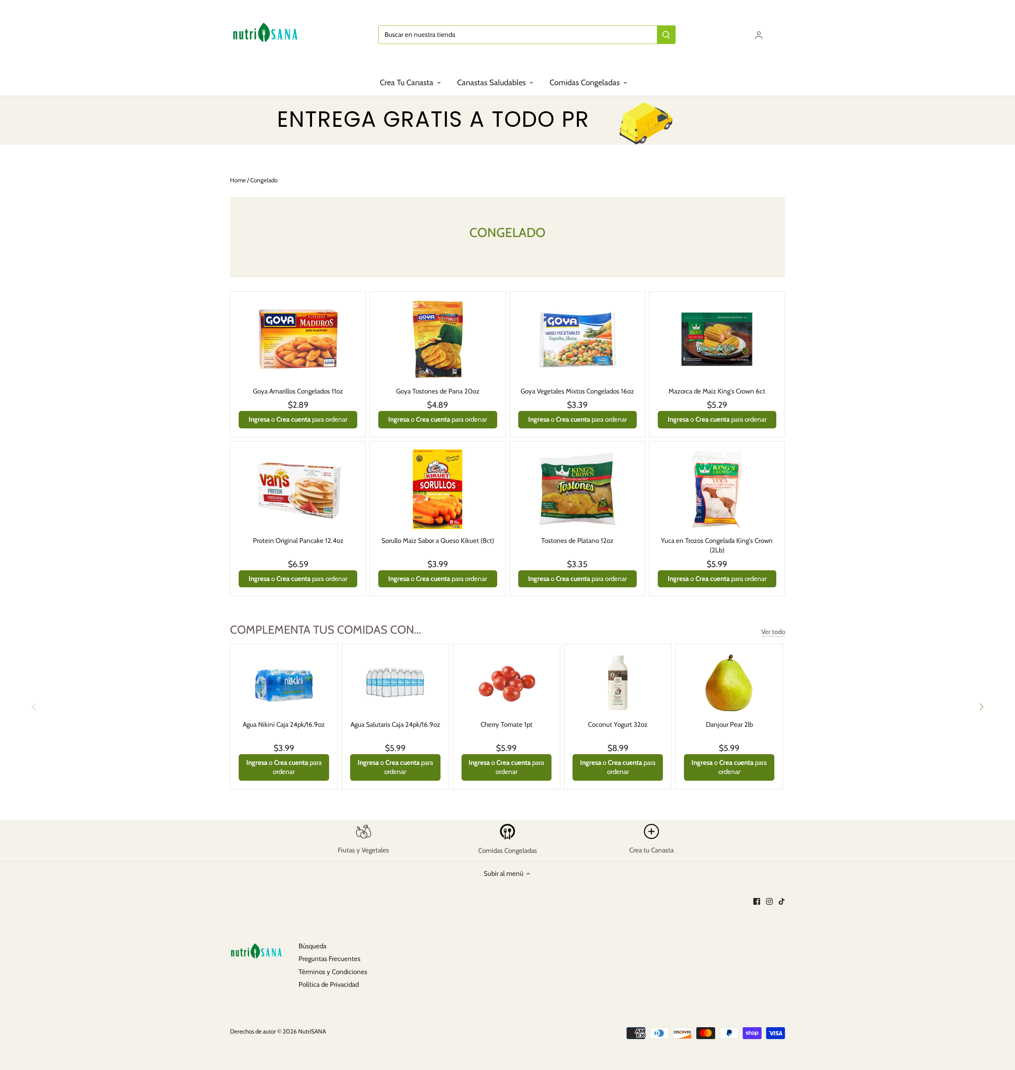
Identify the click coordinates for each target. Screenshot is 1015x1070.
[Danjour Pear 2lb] (729, 682)
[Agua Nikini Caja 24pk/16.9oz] (283, 682)
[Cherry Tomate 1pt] (506, 682)
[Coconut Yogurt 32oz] (617, 682)
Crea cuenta (293, 419)
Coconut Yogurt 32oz (617, 724)
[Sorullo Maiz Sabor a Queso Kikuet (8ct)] (437, 489)
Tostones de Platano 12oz (577, 541)
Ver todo (773, 632)
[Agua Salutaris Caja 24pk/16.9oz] (395, 682)
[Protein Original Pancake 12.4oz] (298, 489)
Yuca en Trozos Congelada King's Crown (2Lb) (717, 545)
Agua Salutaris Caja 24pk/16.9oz (395, 724)
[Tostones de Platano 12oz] (577, 489)
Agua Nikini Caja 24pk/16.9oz (284, 724)
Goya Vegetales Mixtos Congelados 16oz (577, 391)
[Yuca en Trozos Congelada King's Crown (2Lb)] (717, 489)
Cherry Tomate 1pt (506, 724)
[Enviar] (666, 35)
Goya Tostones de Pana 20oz (437, 391)
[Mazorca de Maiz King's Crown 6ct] (717, 339)
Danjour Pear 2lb (729, 724)
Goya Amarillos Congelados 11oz (298, 391)
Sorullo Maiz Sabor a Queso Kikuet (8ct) (437, 541)
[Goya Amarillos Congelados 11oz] (298, 339)
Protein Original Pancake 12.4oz (298, 541)
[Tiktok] (781, 901)
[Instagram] (769, 901)
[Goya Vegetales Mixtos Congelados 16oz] (577, 339)
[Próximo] (981, 706)
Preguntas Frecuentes (329, 959)
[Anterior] (34, 706)
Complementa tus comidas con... (325, 629)
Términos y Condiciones (333, 972)
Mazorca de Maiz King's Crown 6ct (716, 391)
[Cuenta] (759, 35)
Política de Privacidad (329, 984)
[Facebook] (756, 901)
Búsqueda (312, 946)
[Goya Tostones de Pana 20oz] (437, 339)
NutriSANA (312, 1031)
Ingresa (259, 419)
